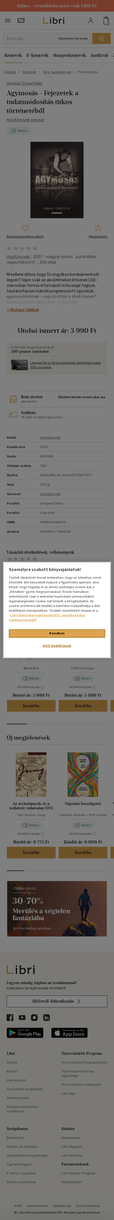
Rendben (57, 633)
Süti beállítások (57, 646)
